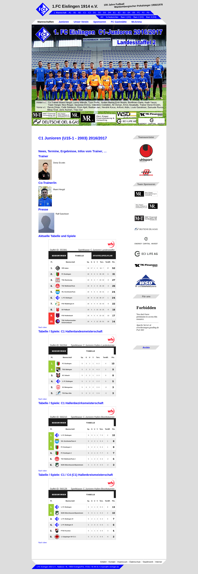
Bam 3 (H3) (151, 17)
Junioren (64, 21)
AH (101, 17)
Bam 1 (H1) (126, 17)
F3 (148, 13)
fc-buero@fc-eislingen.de (109, 567)
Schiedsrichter (112, 17)
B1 (75, 13)
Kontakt (112, 562)
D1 (94, 13)
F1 (138, 13)
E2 (119, 13)
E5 (134, 13)
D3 (104, 13)
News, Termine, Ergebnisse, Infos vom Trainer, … (72, 151)
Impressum (122, 562)
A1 (70, 13)
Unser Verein (81, 21)
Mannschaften (45, 21)
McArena (136, 21)
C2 (89, 13)
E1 (114, 13)
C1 (84, 13)
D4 (109, 13)
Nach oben (42, 327)
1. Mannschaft (60, 13)
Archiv (146, 347)
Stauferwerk (148, 562)
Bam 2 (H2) (138, 17)
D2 (99, 13)
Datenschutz (135, 562)
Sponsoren (99, 21)
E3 (124, 13)
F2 (143, 13)
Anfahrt (103, 562)
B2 (79, 13)
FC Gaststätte (119, 21)
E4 (129, 13)
